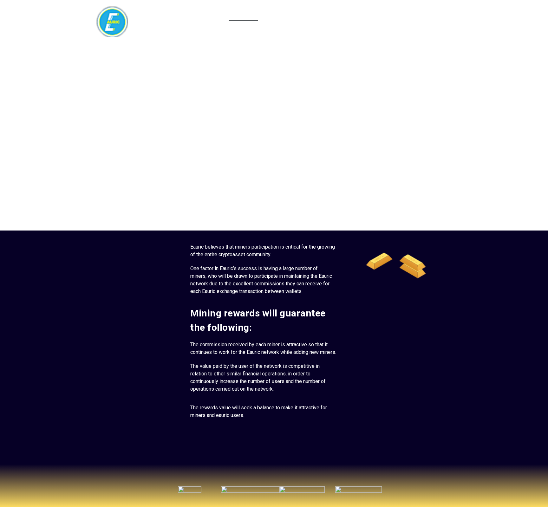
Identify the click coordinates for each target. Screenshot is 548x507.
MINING (243, 13)
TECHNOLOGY (279, 13)
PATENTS (358, 13)
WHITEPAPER (321, 13)
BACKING (212, 13)
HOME (183, 13)
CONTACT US (429, 13)
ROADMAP (391, 13)
